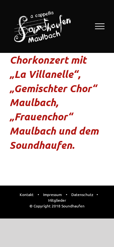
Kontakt (27, 194)
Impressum (52, 194)
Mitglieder (57, 200)
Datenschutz (82, 194)
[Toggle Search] (77, 26)
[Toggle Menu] (100, 26)
